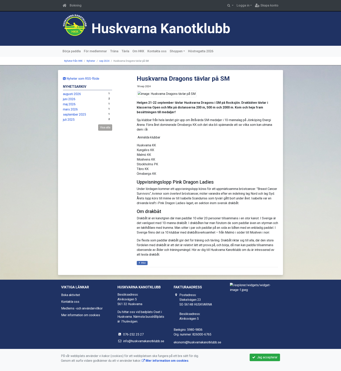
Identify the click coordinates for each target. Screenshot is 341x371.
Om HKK (138, 51)
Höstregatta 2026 (200, 51)
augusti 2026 (72, 94)
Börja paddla (72, 51)
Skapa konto (269, 5)
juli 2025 (69, 119)
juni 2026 (69, 99)
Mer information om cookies (80, 315)
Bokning (76, 5)
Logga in (243, 5)
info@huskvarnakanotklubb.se (143, 341)
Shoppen (176, 51)
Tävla (125, 51)
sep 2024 (104, 61)
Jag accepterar (266, 357)
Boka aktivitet (70, 295)
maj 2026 (69, 104)
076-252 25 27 (133, 334)
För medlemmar (95, 51)
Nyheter (91, 61)
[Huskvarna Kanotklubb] (75, 25)
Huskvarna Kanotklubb (161, 28)
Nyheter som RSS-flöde (82, 78)
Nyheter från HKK (73, 61)
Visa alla (105, 127)
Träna (114, 51)
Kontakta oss (157, 51)
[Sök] (230, 5)
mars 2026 (70, 109)
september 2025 (74, 114)
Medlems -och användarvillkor (82, 308)
